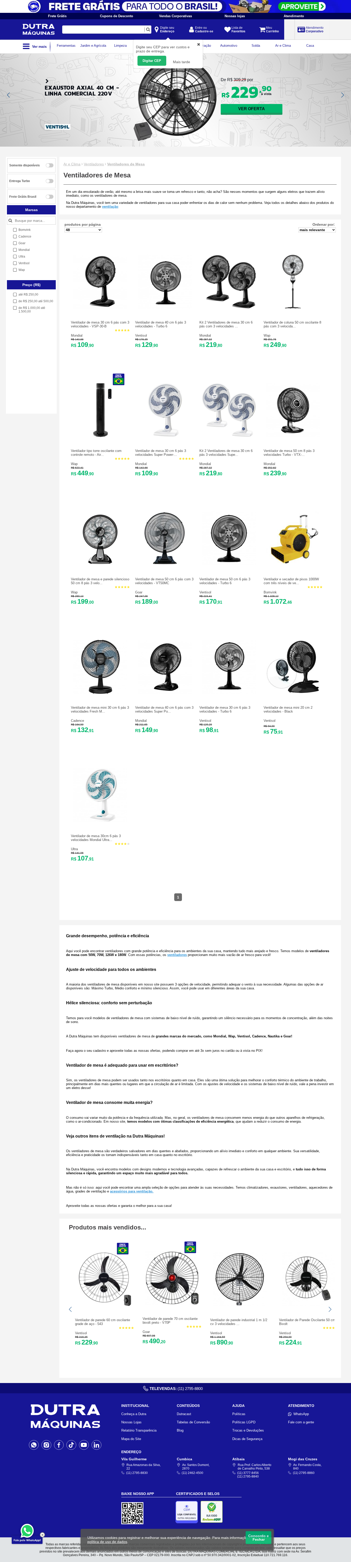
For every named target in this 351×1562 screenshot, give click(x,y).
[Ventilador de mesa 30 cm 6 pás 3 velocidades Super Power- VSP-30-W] (165, 436)
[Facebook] (59, 1444)
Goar (138, 592)
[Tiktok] (71, 1444)
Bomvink (270, 592)
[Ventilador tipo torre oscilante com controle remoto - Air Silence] (100, 436)
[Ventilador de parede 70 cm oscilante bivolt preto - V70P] (172, 1304)
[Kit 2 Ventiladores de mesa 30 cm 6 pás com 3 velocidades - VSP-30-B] (229, 307)
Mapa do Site (131, 1439)
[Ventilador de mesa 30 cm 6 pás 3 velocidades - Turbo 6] (229, 693)
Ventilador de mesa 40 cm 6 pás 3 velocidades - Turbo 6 (160, 324)
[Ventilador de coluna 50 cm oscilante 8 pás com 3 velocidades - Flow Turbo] (293, 307)
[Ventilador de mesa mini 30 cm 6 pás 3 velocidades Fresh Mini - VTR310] (100, 693)
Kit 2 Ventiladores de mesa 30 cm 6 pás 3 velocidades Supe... (226, 453)
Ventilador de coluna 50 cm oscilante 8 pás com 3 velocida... (292, 324)
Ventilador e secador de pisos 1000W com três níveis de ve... (291, 581)
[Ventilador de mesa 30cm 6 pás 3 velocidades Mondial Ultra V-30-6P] (100, 821)
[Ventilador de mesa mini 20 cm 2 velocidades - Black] (293, 693)
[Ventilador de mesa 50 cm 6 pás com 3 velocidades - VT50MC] (165, 564)
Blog (180, 1430)
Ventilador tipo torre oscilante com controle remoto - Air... (96, 453)
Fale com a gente (301, 1422)
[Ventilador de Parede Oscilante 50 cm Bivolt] (309, 1305)
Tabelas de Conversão (193, 1422)
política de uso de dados (107, 1542)
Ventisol (141, 335)
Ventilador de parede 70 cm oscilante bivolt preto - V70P (170, 1320)
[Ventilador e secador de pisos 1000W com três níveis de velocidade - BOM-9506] (293, 564)
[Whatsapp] (33, 1444)
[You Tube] (84, 1444)
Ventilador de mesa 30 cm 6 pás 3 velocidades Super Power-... (160, 453)
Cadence (77, 721)
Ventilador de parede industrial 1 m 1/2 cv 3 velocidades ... (238, 1322)
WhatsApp (301, 1414)
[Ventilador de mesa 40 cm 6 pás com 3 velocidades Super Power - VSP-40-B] (165, 693)
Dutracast (184, 1414)
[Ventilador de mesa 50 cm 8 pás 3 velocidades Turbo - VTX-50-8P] (293, 436)
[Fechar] (42, 1534)
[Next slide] (342, 95)
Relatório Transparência (138, 1430)
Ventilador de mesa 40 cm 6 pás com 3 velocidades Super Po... (164, 709)
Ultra (74, 849)
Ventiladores (94, 164)
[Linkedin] (96, 1444)
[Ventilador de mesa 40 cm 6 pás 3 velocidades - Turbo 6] (165, 307)
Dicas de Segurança (247, 1439)
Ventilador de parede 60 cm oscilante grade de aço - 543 (102, 1322)
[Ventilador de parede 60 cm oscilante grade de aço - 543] (105, 1305)
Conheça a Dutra (133, 1414)
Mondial (76, 335)
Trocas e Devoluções (248, 1430)
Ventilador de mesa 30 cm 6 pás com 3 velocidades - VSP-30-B (100, 324)
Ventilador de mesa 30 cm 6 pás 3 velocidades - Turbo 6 (224, 709)
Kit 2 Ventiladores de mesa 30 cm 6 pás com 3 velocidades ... (226, 324)
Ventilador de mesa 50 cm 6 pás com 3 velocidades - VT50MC (164, 581)
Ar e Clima (71, 164)
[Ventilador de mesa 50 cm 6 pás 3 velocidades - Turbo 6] (229, 564)
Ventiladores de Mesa (126, 164)
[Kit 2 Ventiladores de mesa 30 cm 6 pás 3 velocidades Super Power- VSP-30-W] (229, 436)
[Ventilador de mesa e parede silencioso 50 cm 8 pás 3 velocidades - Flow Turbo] (100, 564)
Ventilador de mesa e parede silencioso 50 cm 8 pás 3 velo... (100, 581)
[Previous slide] (9, 95)
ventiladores (177, 955)
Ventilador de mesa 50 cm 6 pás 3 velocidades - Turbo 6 (224, 581)
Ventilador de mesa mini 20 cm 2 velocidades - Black (288, 709)
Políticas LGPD (243, 1422)
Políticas (238, 1414)
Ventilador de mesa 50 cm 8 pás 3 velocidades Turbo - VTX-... (289, 453)
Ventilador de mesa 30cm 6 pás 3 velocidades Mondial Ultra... (96, 838)
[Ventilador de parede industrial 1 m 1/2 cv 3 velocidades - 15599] (240, 1305)
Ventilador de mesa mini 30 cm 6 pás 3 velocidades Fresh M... (100, 709)
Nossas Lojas (131, 1422)
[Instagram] (46, 1444)
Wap (267, 335)
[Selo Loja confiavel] (188, 1512)
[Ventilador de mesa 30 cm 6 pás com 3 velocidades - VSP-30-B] (100, 307)
